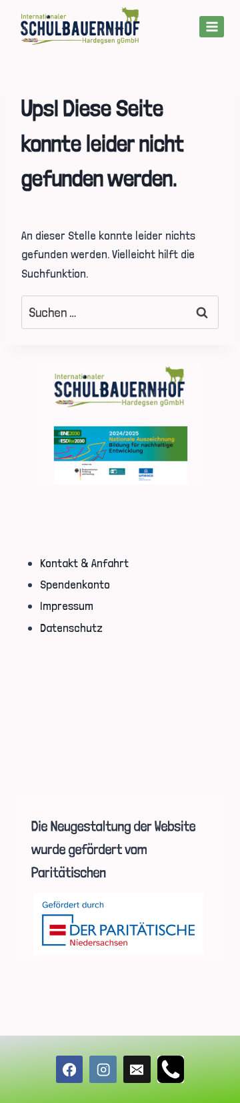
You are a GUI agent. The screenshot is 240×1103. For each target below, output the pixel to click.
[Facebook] (69, 1069)
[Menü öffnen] (211, 26)
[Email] (137, 1069)
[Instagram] (103, 1069)
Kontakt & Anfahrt (84, 563)
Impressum (66, 606)
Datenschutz (71, 628)
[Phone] (171, 1069)
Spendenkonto (75, 584)
